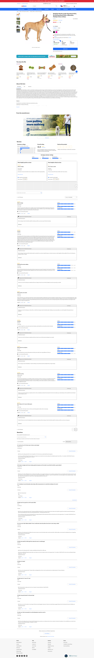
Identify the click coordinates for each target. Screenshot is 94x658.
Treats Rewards (18, 645)
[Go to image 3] (18, 23)
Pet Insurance (50, 651)
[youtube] (26, 656)
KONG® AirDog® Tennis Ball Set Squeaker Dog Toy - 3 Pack (31, 74)
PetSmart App (18, 651)
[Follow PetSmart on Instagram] (19, 656)
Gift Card (18, 3)
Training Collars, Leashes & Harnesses (36, 11)
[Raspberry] (56, 32)
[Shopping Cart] (76, 6)
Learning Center (19, 649)
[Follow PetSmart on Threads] (22, 656)
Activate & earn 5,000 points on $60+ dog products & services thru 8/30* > (47, 1)
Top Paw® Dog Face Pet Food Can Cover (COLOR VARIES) (62, 74)
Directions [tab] (29, 86)
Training (49, 647)
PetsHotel (49, 644)
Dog (17, 11)
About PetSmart (19, 642)
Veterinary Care (50, 649)
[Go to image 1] (18, 14)
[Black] (54, 32)
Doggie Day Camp (51, 645)
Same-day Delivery (67, 645)
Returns (33, 647)
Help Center (34, 642)
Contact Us (34, 644)
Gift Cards (18, 647)
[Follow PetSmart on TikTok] (24, 656)
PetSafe (54, 18)
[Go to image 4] (18, 27)
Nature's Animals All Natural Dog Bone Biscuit (52, 73)
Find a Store (65, 642)
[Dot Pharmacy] (73, 656)
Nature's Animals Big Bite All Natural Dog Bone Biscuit (41, 73)
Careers (17, 644)
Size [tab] (24, 86)
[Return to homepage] (24, 6)
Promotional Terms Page (50, 636)
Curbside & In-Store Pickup (68, 644)
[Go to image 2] (18, 19)
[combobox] (45, 6)
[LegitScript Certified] (66, 656)
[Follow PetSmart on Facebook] (17, 656)
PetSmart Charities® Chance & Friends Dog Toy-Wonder (21, 74)
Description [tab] (19, 86)
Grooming (49, 642)
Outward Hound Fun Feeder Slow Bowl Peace (73, 73)
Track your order (25, 3)
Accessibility (34, 649)
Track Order (34, 645)
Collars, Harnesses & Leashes (24, 11)
